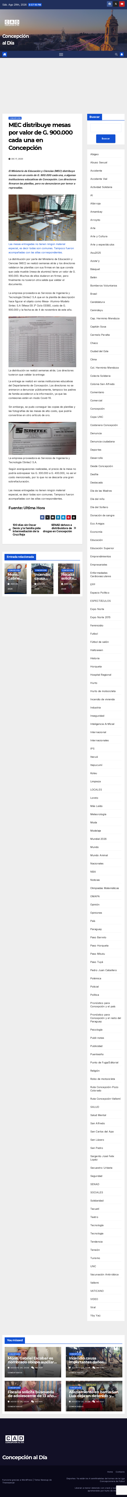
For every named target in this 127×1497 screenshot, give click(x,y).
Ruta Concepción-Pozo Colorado (104, 1089)
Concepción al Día (24, 1457)
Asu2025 (95, 252)
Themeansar (8, 1482)
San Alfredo (97, 1123)
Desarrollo (96, 457)
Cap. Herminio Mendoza (104, 318)
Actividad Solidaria (101, 187)
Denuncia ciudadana (102, 441)
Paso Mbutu (97, 953)
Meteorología (98, 814)
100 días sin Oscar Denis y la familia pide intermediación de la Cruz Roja (27, 529)
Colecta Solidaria (100, 375)
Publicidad (96, 1046)
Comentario (97, 392)
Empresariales (98, 564)
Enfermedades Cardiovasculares (100, 574)
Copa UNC (96, 416)
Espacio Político (99, 592)
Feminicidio (96, 625)
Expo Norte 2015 (100, 617)
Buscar (95, 117)
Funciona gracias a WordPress (17, 1480)
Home (110, 1472)
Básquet (95, 269)
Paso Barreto (98, 937)
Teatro (94, 1217)
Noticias (95, 879)
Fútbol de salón (99, 641)
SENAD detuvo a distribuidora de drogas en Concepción (57, 528)
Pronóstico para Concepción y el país (103, 1004)
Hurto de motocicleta (103, 691)
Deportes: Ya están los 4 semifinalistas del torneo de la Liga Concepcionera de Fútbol (96, 1479)
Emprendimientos (100, 556)
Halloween (96, 650)
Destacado (96, 482)
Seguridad (96, 1176)
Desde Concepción (101, 466)
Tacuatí (94, 1208)
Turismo (95, 1258)
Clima (93, 359)
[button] (116, 54)
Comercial (96, 400)
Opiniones (96, 912)
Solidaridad (96, 1200)
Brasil (93, 293)
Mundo (94, 847)
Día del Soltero (99, 507)
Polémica (95, 978)
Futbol (94, 633)
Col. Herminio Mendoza (104, 367)
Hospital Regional (100, 674)
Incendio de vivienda (102, 699)
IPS (92, 748)
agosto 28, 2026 (20, 1402)
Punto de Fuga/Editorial (104, 1062)
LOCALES (96, 789)
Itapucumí (96, 765)
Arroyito (95, 219)
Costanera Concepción (104, 425)
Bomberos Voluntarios (103, 285)
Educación (96, 540)
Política (94, 994)
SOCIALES (96, 1192)
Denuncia (96, 433)
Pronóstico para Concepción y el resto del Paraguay (105, 1018)
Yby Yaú (95, 1315)
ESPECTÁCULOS (100, 600)
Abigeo (94, 154)
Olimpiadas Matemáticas (104, 888)
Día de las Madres (101, 490)
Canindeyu (96, 310)
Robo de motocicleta (102, 1078)
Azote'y (95, 260)
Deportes (95, 449)
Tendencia (96, 1241)
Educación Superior (102, 548)
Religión (95, 1070)
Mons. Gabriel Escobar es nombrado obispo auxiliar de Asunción (31, 1362)
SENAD (94, 1184)
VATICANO (97, 1290)
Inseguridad (97, 715)
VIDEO (94, 1299)
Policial (94, 986)
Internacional (98, 732)
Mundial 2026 (98, 838)
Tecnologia (96, 1233)
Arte (93, 228)
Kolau (93, 773)
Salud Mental (98, 1115)
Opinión (94, 904)
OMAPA (95, 896)
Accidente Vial (98, 178)
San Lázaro (97, 1139)
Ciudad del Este (99, 351)
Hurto (93, 682)
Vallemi (94, 1282)
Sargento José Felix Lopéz (102, 1158)
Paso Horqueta (99, 945)
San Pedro (96, 1148)
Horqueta (96, 666)
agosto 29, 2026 (20, 1368)
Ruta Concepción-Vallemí (105, 1098)
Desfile (94, 474)
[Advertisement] (63, 81)
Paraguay (96, 929)
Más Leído (96, 806)
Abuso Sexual (98, 162)
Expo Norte (97, 609)
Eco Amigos (97, 523)
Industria (95, 707)
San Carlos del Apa (102, 1131)
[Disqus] (42, 643)
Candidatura (97, 302)
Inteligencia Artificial (102, 724)
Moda (93, 822)
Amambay (96, 211)
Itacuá (94, 756)
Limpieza (95, 781)
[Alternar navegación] (61, 54)
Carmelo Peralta (100, 334)
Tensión (95, 1249)
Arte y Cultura (98, 236)
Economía (96, 531)
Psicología (96, 1029)
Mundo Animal (99, 855)
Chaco (94, 343)
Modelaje (95, 830)
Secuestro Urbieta (101, 1167)
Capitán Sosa (98, 326)
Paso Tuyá (96, 962)
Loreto (94, 797)
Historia (95, 658)
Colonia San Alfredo (102, 384)
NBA (93, 871)
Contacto (120, 1472)
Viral (93, 1307)
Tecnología (97, 1225)
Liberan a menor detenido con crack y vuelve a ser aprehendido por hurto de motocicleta (100, 1489)
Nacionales (97, 863)
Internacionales (99, 740)
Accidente (96, 170)
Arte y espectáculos (102, 244)
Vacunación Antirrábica (104, 1274)
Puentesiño (97, 1054)
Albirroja (95, 203)
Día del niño (97, 498)
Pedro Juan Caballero (103, 970)
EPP (92, 584)
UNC (93, 1266)
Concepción (15, 118)
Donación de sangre (102, 515)
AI (91, 195)
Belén (93, 277)
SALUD (94, 1106)
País (92, 920)
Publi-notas (97, 1037)
